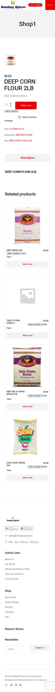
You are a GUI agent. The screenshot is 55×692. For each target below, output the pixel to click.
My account (10, 597)
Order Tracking (12, 602)
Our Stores (10, 564)
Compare (8, 120)
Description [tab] (28, 157)
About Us (9, 559)
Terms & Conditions (14, 574)
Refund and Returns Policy (17, 569)
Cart (7, 617)
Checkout (9, 612)
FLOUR (29, 135)
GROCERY (20, 135)
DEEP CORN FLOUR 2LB (20, 140)
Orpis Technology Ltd (38, 680)
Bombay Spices (35, 676)
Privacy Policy (11, 579)
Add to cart (26, 105)
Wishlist (9, 607)
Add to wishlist (11, 111)
